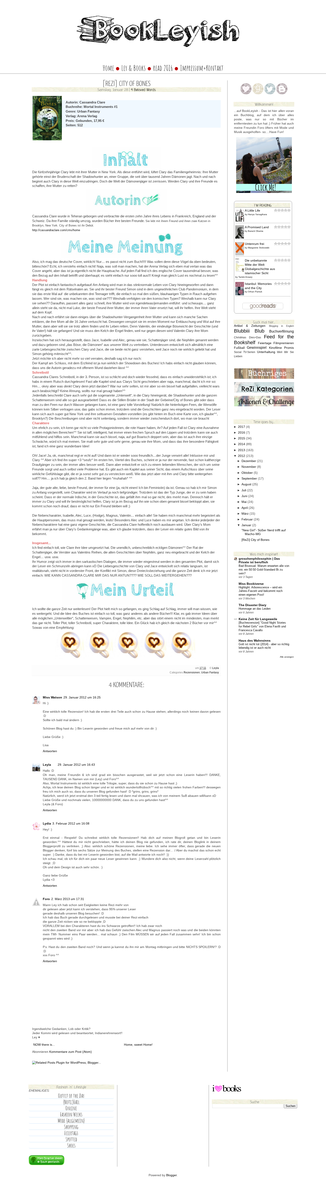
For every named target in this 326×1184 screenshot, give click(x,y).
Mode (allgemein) (71, 1121)
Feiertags (71, 1133)
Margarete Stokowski (258, 247)
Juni (245, 496)
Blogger (171, 1175)
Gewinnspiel (257, 347)
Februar (248, 519)
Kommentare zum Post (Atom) (70, 1051)
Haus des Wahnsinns (255, 640)
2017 (242, 426)
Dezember (249, 461)
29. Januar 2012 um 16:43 (76, 764)
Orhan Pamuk (255, 291)
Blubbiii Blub (249, 331)
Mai (244, 502)
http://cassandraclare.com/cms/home (56, 230)
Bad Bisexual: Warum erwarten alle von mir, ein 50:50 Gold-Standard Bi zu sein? (264, 569)
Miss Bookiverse (251, 583)
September (250, 478)
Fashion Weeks (71, 1114)
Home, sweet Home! (138, 1044)
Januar (247, 525)
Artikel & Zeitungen (249, 325)
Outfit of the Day (71, 1096)
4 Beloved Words (143, 89)
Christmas (240, 337)
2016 (242, 432)
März (245, 513)
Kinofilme (275, 347)
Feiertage (264, 343)
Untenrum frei (254, 244)
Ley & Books (133, 68)
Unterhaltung (266, 352)
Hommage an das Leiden (255, 608)
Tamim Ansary (245, 277)
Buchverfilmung (281, 331)
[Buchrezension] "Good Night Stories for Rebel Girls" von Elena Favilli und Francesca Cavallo (262, 626)
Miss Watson (52, 697)
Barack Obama (255, 231)
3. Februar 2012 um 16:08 (70, 823)
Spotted (71, 1139)
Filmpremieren (283, 343)
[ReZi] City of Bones (255, 539)
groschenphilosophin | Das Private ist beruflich (259, 560)
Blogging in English (281, 326)
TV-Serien (249, 352)
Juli (244, 490)
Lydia (47, 823)
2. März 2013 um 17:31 (67, 899)
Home (108, 68)
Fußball (239, 347)
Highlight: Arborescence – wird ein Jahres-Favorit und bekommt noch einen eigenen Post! (261, 591)
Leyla (215, 668)
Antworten (50, 751)
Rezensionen (192, 672)
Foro (46, 899)
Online (71, 1108)
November (249, 466)
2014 (242, 444)
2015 (242, 438)
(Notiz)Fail (71, 1102)
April (245, 508)
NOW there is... (44, 1044)
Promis (289, 347)
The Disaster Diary (252, 605)
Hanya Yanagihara (257, 214)
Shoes (71, 1145)
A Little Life (252, 210)
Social (238, 352)
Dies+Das (255, 337)
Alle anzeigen (287, 657)
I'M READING (262, 205)
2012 (242, 456)
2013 (242, 450)
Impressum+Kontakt (202, 68)
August (247, 484)
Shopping (71, 1127)
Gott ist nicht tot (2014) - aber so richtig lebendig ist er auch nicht (264, 646)
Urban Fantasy (210, 672)
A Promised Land (257, 227)
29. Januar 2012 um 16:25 (82, 697)
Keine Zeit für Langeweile (258, 619)
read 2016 (163, 68)
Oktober (248, 472)
